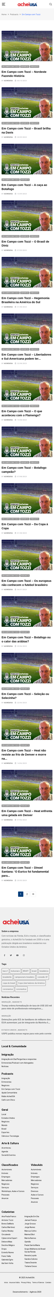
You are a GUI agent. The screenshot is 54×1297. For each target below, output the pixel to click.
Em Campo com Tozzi (11, 1089)
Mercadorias (7, 1180)
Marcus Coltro (30, 1231)
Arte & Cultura (10, 1143)
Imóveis (5, 1173)
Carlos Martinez (8, 1227)
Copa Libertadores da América (31, 983)
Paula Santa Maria (32, 1245)
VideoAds (37, 1165)
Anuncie (5, 1198)
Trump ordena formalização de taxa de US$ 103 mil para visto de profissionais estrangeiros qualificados (27, 1009)
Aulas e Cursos (37, 1195)
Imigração (6, 1002)
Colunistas (8, 1211)
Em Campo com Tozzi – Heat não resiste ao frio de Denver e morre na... (24, 754)
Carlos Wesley (7, 1231)
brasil (34, 971)
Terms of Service (38, 1282)
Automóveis (7, 1169)
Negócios (5, 1085)
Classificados (10, 1165)
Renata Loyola (30, 1255)
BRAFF (26, 971)
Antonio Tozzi (7, 1220)
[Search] (50, 4)
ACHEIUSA (8, 81)
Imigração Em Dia (32, 1216)
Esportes (5, 1132)
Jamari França (31, 1220)
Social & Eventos (9, 1155)
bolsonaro (15, 971)
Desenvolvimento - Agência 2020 (27, 1292)
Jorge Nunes (30, 1227)
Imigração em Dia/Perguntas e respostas (19, 1059)
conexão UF (42, 977)
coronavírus (21, 989)
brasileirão (7, 977)
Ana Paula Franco (9, 1216)
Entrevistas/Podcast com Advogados (17, 1063)
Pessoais (5, 1195)
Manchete (17, 1002)
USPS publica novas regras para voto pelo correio (26, 1034)
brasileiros (44, 971)
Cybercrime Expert (9, 1238)
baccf (5, 971)
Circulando (6, 1234)
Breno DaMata (8, 1224)
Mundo (4, 1125)
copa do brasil (9, 983)
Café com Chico (8, 1100)
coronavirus (8, 989)
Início (6, 1282)
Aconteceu (6, 1148)
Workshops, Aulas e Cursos (13, 1191)
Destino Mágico (8, 1245)
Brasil (4, 1129)
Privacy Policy (26, 1282)
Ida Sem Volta (7, 1263)
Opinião (28, 1242)
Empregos (6, 1177)
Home (4, 14)
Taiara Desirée (31, 1263)
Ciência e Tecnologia (10, 1136)
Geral (5, 1109)
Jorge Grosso (30, 1224)
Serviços (5, 1187)
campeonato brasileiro (24, 977)
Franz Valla (6, 1256)
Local (4, 1114)
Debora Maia (7, 1242)
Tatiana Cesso (31, 1266)
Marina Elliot (30, 1234)
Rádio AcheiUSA (8, 1096)
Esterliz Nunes (8, 1252)
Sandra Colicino (31, 1259)
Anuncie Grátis (14, 1282)
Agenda (5, 1151)
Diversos (34, 1191)
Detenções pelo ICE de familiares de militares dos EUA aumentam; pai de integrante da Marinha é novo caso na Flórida (26, 1022)
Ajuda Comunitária (9, 1093)
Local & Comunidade (14, 1046)
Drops (4, 1249)
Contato (48, 1282)
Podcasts (14, 14)
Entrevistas (6, 1082)
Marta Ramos (30, 1238)
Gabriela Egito (7, 1260)
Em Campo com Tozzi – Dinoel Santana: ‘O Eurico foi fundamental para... (25, 871)
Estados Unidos (9, 1030)
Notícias (5, 1066)
